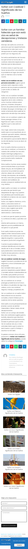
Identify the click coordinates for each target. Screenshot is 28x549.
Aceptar (19, 545)
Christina (7, 16)
